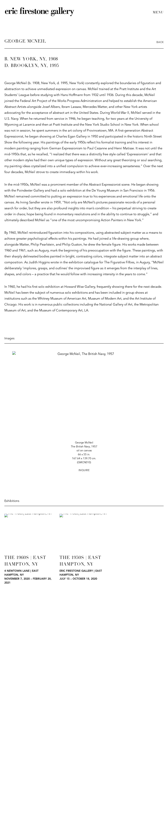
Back (160, 42)
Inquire (84, 470)
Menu (158, 12)
